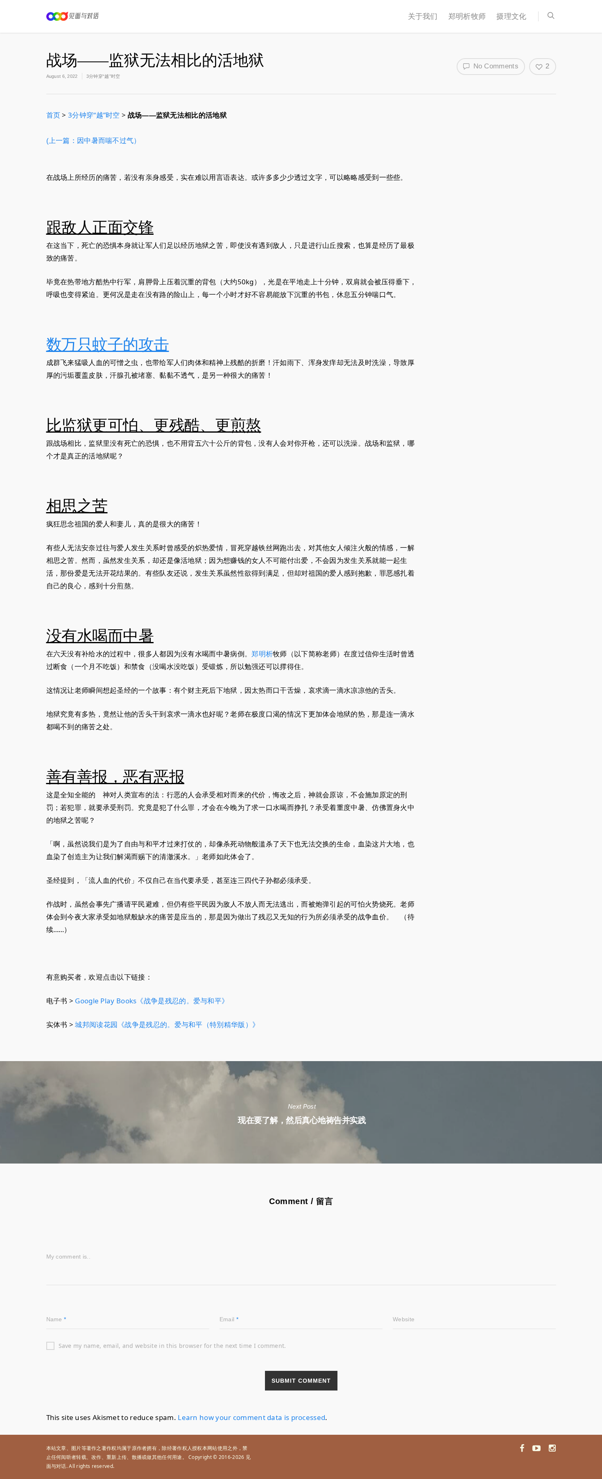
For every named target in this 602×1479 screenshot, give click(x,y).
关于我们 (423, 16)
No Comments (494, 66)
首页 (53, 115)
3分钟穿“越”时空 (103, 76)
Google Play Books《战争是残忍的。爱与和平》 (152, 1000)
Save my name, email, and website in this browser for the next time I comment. (172, 1346)
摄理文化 (511, 16)
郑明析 (262, 653)
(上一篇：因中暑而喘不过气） (93, 141)
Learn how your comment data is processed (251, 1417)
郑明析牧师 (467, 16)
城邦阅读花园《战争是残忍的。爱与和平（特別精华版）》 (167, 1024)
